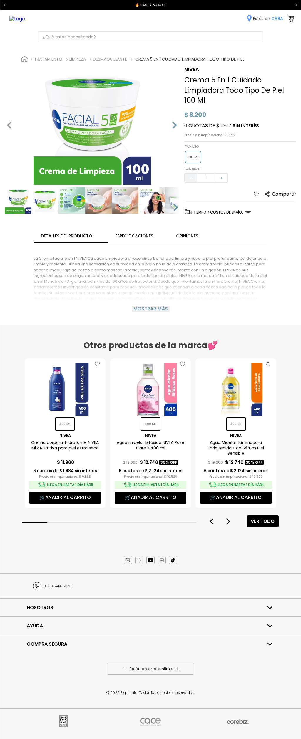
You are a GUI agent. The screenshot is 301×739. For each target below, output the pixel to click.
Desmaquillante (110, 59)
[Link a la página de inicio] (24, 60)
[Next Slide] (296, 5)
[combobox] (150, 36)
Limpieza (77, 59)
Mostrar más (150, 309)
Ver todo (263, 521)
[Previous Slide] (5, 5)
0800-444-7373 (57, 585)
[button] (193, 157)
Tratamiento (48, 59)
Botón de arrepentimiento (154, 668)
